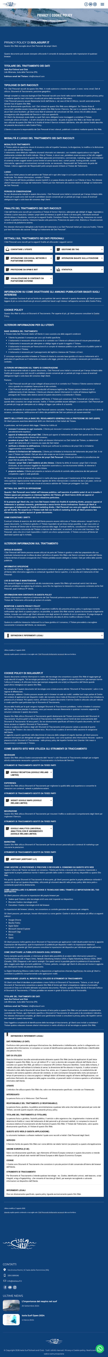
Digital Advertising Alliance (79, 958)
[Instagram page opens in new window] (95, 4)
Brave (10, 934)
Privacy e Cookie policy (75, 1350)
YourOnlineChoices (12, 958)
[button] (100, 1349)
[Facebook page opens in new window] (86, 4)
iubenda (7, 654)
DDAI (15, 961)
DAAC (99, 958)
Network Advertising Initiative (49, 958)
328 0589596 (13, 1275)
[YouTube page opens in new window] (90, 4)
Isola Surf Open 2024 (33, 1315)
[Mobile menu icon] (102, 4)
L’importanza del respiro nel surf (39, 1301)
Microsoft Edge (14, 931)
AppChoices (78, 971)
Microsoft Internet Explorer (19, 928)
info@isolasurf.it (14, 1281)
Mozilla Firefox (14, 922)
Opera (10, 937)
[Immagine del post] (11, 1305)
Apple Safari (13, 925)
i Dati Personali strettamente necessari (51, 654)
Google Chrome (14, 919)
